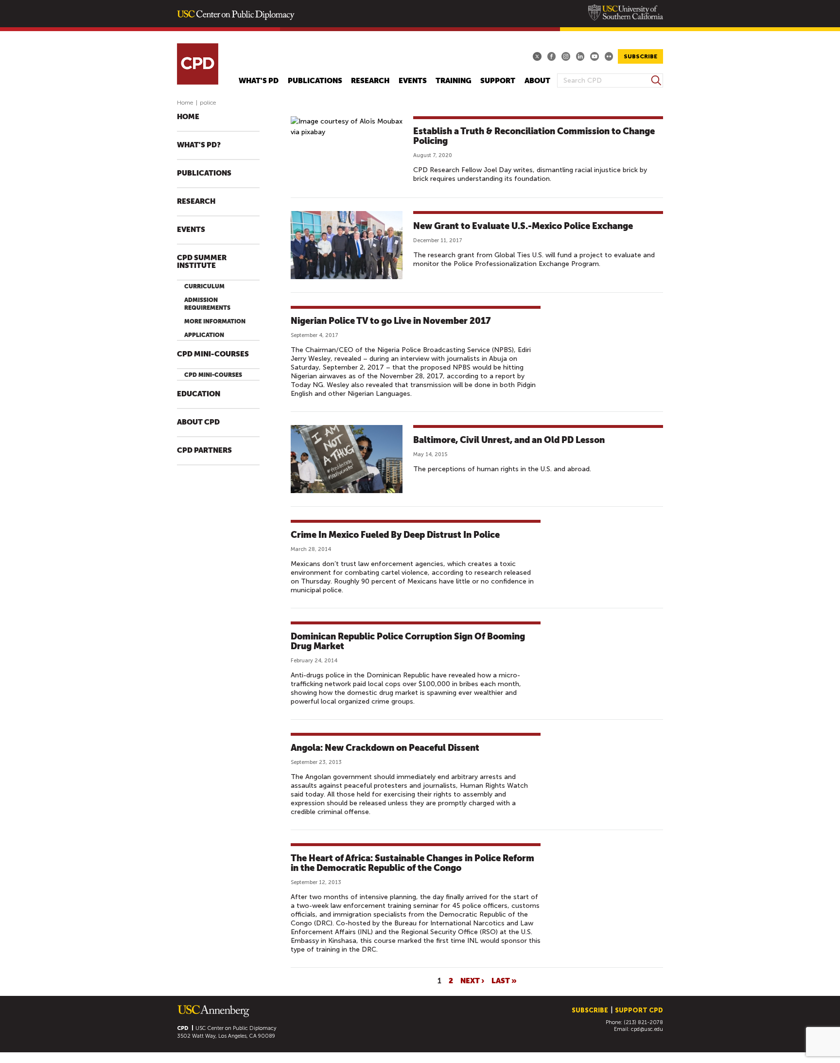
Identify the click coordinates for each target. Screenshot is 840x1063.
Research (370, 81)
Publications (315, 81)
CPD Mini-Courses (213, 354)
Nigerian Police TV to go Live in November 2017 (390, 321)
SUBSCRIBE (640, 56)
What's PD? (199, 145)
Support (497, 81)
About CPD (198, 422)
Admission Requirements (207, 304)
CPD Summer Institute (202, 262)
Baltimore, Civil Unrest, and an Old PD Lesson (509, 440)
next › (472, 980)
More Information (214, 321)
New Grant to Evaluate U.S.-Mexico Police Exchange (523, 226)
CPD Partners (204, 450)
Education (198, 394)
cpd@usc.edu (647, 1029)
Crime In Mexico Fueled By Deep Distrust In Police (395, 535)
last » (504, 980)
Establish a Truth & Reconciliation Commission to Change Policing (534, 136)
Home (185, 102)
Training (454, 81)
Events (413, 81)
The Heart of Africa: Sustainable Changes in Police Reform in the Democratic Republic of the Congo (412, 863)
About (537, 81)
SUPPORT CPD (639, 1010)
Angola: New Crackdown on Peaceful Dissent (385, 748)
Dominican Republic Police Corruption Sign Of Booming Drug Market (408, 641)
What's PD (259, 81)
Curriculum (204, 286)
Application (204, 335)
